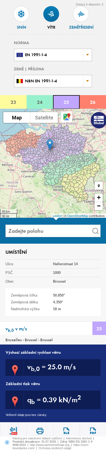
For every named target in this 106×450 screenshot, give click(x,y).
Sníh (21, 27)
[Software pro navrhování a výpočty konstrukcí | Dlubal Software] (98, 120)
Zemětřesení (81, 27)
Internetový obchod (79, 438)
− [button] (99, 206)
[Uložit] (66, 431)
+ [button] (99, 197)
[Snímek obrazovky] (40, 431)
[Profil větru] (13, 431)
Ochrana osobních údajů (55, 448)
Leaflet (57, 215)
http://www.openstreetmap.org (49, 444)
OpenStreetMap (77, 215)
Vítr (51, 27)
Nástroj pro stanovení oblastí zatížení (37, 438)
